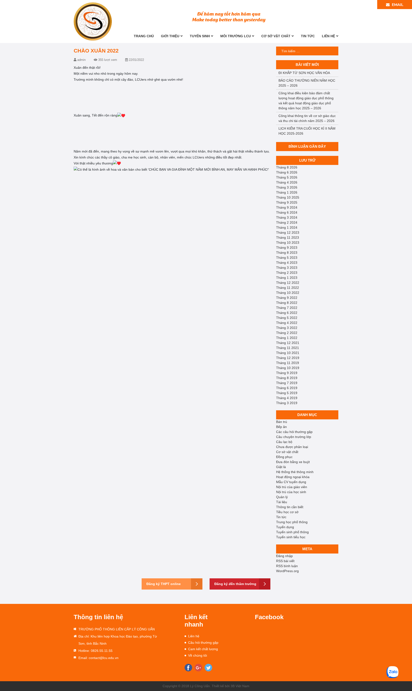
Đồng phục (284, 457)
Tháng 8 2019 (286, 378)
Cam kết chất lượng (203, 649)
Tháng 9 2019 (286, 373)
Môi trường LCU (235, 36)
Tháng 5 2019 (286, 393)
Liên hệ (328, 36)
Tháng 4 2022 (286, 323)
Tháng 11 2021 (287, 348)
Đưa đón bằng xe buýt (293, 462)
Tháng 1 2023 (286, 278)
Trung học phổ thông (292, 522)
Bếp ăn (281, 427)
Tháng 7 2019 (286, 383)
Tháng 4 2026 (286, 182)
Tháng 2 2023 (286, 272)
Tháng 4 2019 (286, 398)
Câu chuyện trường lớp (293, 437)
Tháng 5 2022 (286, 318)
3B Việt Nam (240, 686)
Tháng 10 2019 (287, 368)
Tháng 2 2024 (286, 222)
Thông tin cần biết (289, 507)
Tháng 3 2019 (286, 403)
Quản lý (282, 497)
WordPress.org (287, 571)
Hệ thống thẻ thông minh (295, 472)
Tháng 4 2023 (286, 262)
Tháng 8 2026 (286, 167)
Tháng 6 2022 (286, 313)
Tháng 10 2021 (287, 353)
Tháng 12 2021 (287, 343)
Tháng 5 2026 (286, 177)
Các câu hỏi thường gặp (294, 432)
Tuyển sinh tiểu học (290, 537)
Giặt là (281, 467)
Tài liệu (281, 502)
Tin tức (308, 36)
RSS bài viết (285, 561)
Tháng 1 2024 (286, 227)
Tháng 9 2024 (286, 207)
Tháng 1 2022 (286, 338)
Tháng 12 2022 (287, 283)
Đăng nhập (284, 556)
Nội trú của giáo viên (291, 487)
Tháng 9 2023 (286, 247)
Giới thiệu (170, 36)
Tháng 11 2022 (287, 288)
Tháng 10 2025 (287, 197)
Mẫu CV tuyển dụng (291, 482)
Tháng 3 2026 (286, 187)
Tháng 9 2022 (286, 298)
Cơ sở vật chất (275, 36)
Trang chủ (144, 36)
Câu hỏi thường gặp (203, 642)
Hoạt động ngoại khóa (292, 477)
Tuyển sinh (200, 36)
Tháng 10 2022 (287, 293)
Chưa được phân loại (292, 447)
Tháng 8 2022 (286, 303)
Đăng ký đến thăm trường (235, 584)
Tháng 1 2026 (286, 192)
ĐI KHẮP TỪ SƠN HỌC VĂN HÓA (304, 73)
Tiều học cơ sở (287, 512)
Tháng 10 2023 (287, 242)
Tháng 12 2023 (287, 232)
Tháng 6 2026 (286, 172)
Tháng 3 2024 (286, 217)
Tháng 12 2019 (287, 358)
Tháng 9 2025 (286, 202)
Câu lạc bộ (284, 442)
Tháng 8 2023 (286, 252)
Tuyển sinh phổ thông (292, 532)
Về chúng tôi (197, 655)
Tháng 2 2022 (286, 333)
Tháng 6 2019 (286, 388)
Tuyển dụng (285, 527)
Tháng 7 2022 (286, 308)
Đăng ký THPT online (163, 584)
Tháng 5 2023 (286, 257)
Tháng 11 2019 (287, 363)
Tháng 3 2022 (286, 328)
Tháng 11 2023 (287, 237)
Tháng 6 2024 (286, 212)
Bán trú (281, 422)
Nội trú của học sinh (291, 492)
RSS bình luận (287, 566)
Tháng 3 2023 (286, 267)
